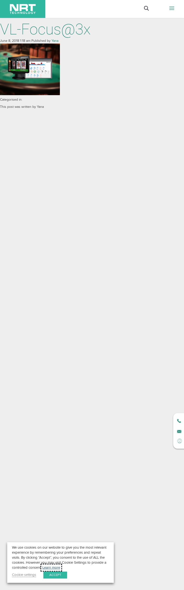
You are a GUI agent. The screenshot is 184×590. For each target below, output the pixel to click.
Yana (55, 41)
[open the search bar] (146, 9)
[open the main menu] (172, 9)
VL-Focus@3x (45, 29)
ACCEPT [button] (55, 575)
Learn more (51, 568)
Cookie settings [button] (24, 575)
